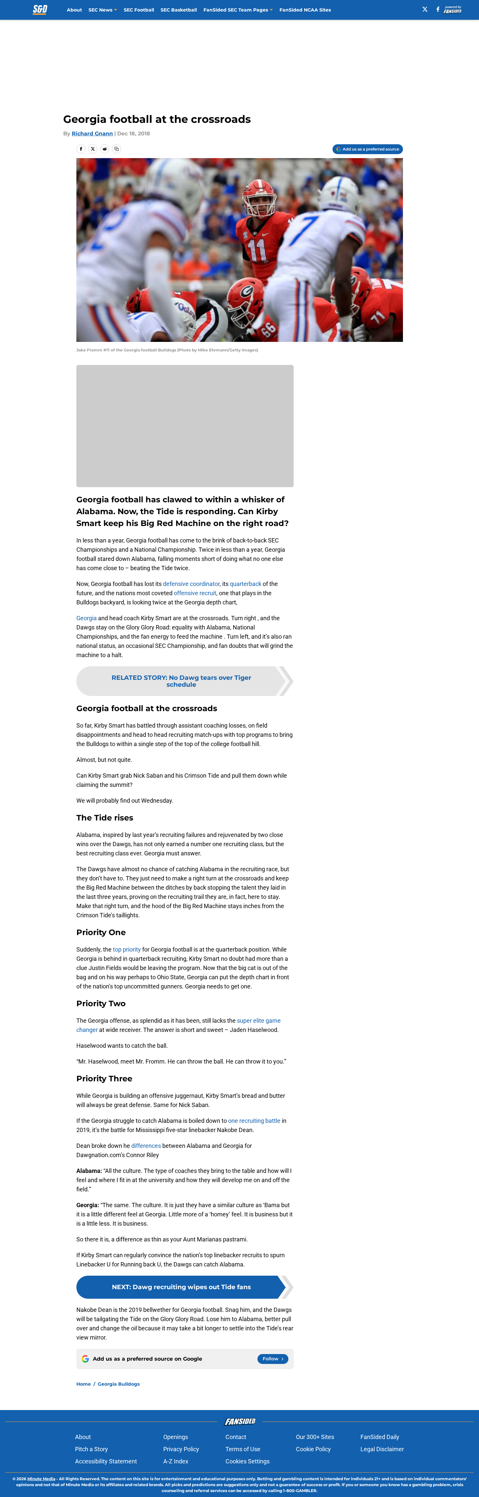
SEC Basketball (179, 10)
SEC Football (139, 10)
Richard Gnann (92, 133)
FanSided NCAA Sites (305, 10)
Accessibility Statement (106, 1461)
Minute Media (41, 1478)
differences (146, 1145)
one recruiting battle (254, 1120)
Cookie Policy (313, 1449)
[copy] (116, 148)
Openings (175, 1436)
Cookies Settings (248, 1461)
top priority (127, 949)
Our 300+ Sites (315, 1436)
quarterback (245, 583)
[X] (425, 9)
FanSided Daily (379, 1436)
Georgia (86, 618)
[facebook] (438, 9)
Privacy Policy (181, 1449)
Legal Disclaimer (382, 1449)
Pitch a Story (91, 1449)
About (74, 10)
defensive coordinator (191, 583)
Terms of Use (243, 1449)
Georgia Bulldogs (119, 1384)
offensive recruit (195, 593)
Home (83, 1384)
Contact (236, 1436)
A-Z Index (175, 1461)
